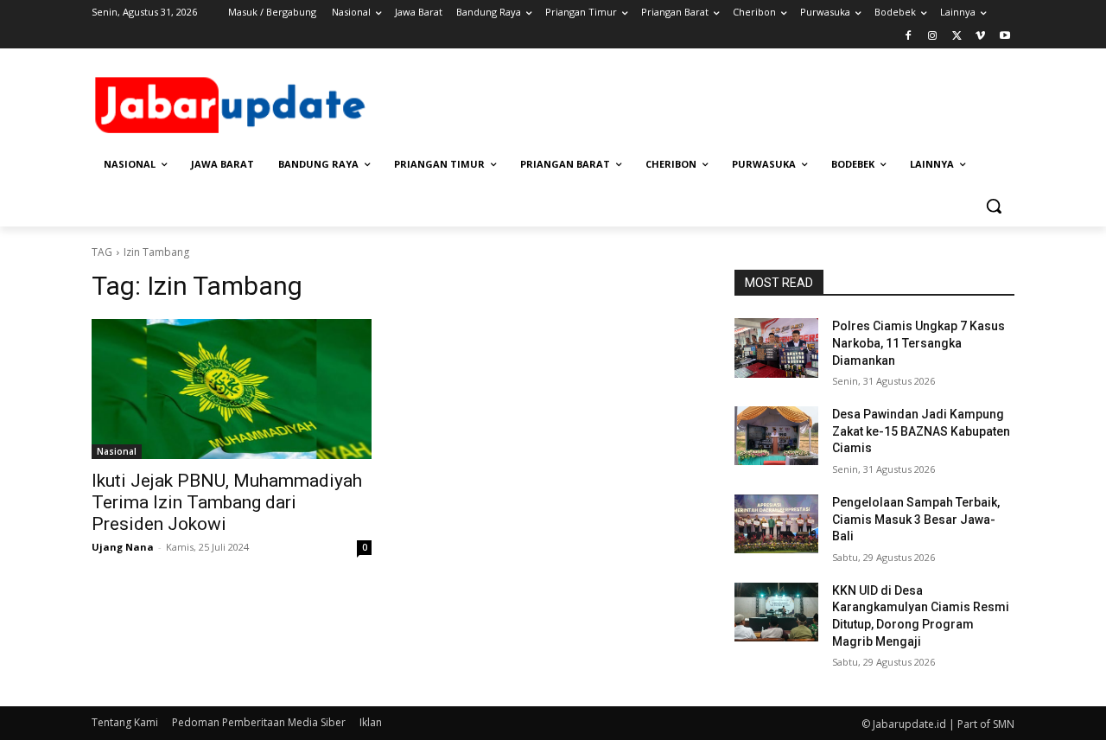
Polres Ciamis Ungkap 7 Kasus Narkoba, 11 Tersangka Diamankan (918, 343)
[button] (993, 205)
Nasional (117, 451)
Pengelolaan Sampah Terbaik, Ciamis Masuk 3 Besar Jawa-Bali (916, 519)
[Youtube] (1004, 37)
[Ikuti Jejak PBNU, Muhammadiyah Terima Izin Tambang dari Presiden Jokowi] (232, 389)
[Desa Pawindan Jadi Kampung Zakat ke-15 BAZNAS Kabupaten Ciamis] (776, 435)
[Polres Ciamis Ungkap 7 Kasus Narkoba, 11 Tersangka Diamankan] (776, 347)
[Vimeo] (980, 37)
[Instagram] (933, 37)
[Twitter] (957, 37)
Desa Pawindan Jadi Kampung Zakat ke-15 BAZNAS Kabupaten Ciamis (921, 431)
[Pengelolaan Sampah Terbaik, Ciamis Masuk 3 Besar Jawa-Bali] (776, 523)
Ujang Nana (123, 546)
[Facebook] (908, 37)
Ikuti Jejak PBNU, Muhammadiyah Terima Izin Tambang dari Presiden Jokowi (227, 502)
